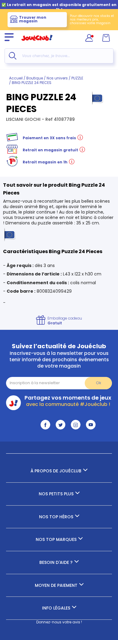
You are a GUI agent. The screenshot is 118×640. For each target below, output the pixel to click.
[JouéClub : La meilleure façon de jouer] (37, 43)
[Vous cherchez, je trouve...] (12, 55)
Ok (98, 382)
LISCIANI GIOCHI (24, 119)
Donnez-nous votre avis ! (59, 622)
